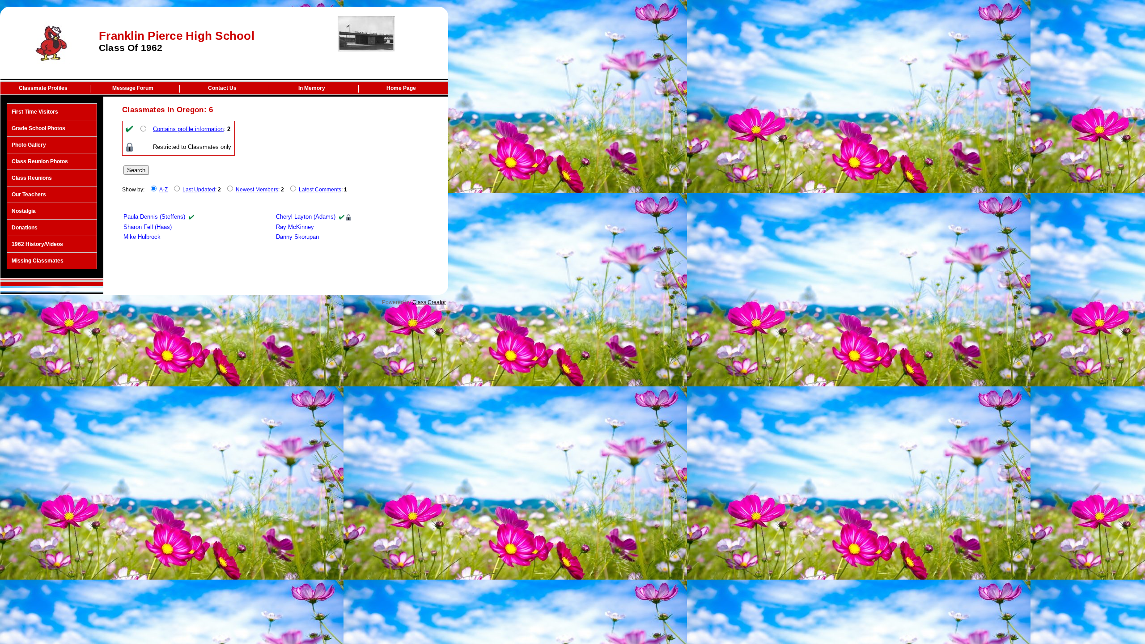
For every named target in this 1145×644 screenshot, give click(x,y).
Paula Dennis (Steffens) (154, 216)
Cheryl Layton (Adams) (305, 216)
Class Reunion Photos (40, 161)
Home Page (401, 88)
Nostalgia (24, 211)
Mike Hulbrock (142, 236)
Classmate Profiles (43, 88)
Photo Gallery (29, 145)
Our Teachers (29, 194)
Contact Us (222, 88)
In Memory (311, 88)
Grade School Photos (38, 128)
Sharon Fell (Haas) (147, 227)
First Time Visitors (35, 112)
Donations (25, 228)
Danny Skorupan (297, 236)
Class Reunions (32, 178)
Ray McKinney (295, 227)
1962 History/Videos (37, 244)
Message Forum (132, 88)
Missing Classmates (38, 261)
